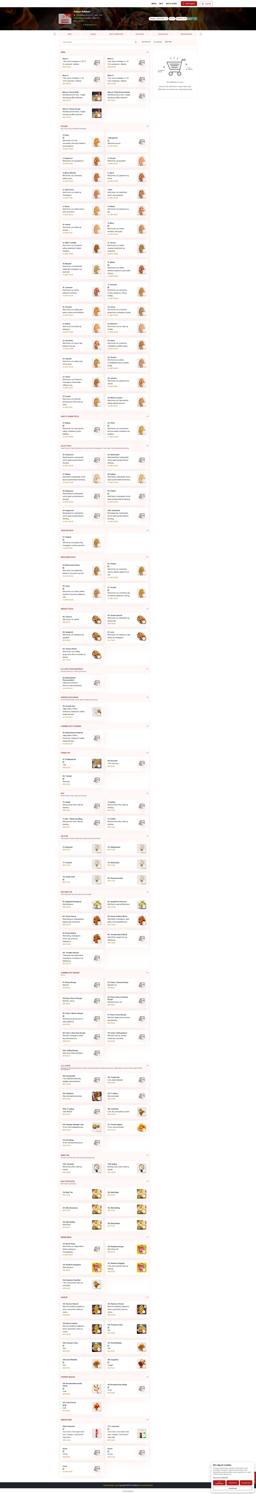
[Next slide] (54, 34)
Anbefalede (232, 1483)
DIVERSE (64, 1297)
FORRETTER (65, 753)
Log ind (208, 4)
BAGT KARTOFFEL (68, 1182)
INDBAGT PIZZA (67, 609)
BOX (73, 794)
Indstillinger (233, 1488)
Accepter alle (246, 1483)
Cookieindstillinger (128, 1491)
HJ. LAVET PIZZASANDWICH (73, 670)
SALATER (81, 837)
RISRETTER (77, 1156)
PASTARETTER (76, 893)
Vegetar (159, 42)
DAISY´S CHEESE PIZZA (116, 34)
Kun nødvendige (219, 1482)
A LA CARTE (101, 1067)
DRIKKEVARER (66, 1420)
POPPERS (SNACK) (68, 1377)
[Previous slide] (200, 34)
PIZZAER (93, 34)
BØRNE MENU (66, 1237)
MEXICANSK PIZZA (186, 34)
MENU (70, 34)
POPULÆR (147, 42)
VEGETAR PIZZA (163, 34)
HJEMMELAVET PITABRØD (71, 726)
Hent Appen (190, 4)
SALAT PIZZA (140, 34)
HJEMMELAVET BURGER (70, 974)
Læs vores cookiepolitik (220, 1477)
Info (161, 4)
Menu (154, 4)
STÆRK (169, 42)
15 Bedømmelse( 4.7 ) (89, 25)
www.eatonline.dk (146, 1485)
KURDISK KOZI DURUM (79, 698)
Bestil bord (171, 4)
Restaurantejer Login (110, 1485)
